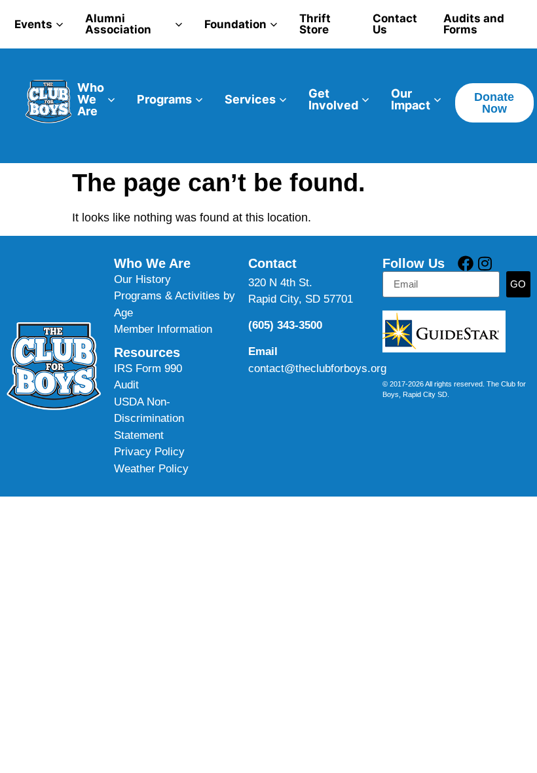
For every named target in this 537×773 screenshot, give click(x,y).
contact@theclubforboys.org (317, 368)
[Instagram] (484, 263)
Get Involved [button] (333, 99)
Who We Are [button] (90, 99)
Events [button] (33, 24)
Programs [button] (164, 99)
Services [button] (250, 99)
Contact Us (395, 24)
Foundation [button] (235, 24)
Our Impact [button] (410, 99)
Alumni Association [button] (118, 24)
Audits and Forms (473, 24)
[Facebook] (465, 263)
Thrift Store (315, 24)
